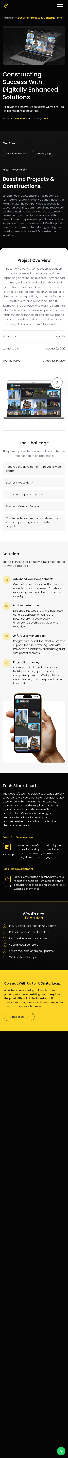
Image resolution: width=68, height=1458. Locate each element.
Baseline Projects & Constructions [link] (40, 18)
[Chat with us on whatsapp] (61, 1451)
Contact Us (16, 1017)
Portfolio (8, 18)
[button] (60, 5)
